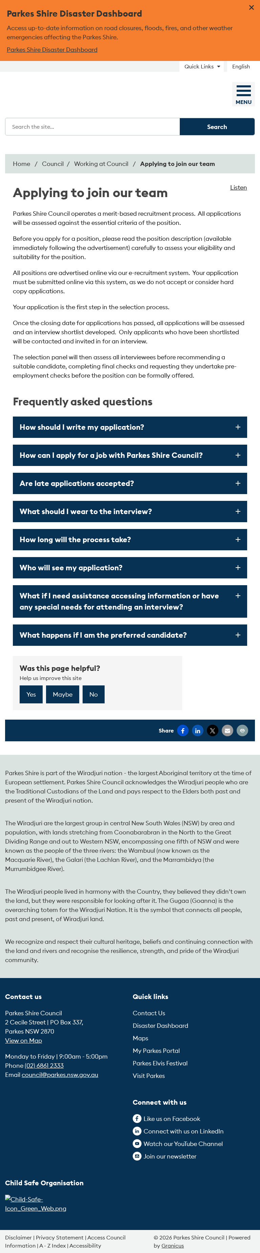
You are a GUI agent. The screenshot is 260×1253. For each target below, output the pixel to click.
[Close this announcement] (252, 7)
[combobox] (243, 66)
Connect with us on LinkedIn (184, 1131)
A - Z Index (52, 1245)
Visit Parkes (149, 1076)
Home (21, 164)
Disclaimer (18, 1237)
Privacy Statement (60, 1237)
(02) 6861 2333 (44, 1065)
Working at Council (102, 164)
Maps (140, 1038)
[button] (130, 427)
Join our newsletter (170, 1156)
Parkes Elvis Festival (160, 1063)
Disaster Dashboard (160, 1025)
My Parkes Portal (156, 1051)
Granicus (172, 1245)
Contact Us (149, 1013)
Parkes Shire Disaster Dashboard (52, 50)
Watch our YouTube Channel (183, 1144)
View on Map (23, 1040)
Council (53, 164)
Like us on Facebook (172, 1119)
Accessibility (85, 1245)
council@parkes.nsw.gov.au (60, 1075)
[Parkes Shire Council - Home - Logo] (51, 95)
